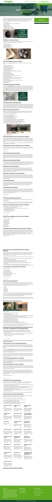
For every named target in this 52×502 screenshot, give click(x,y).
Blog (17, 4)
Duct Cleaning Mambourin (38, 489)
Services (7, 4)
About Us (15, 4)
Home (4, 4)
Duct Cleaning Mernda (37, 495)
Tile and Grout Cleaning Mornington (39, 492)
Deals (20, 4)
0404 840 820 (45, 2)
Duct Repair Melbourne (24, 4)
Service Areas (10, 4)
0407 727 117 (23, 41)
